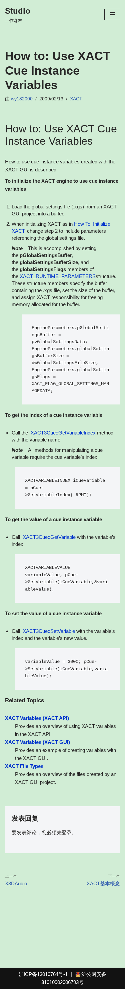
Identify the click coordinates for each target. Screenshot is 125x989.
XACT (76, 98)
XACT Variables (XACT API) (37, 718)
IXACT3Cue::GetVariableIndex (62, 432)
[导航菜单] (112, 14)
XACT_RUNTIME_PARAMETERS (58, 276)
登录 (67, 832)
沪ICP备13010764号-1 (43, 974)
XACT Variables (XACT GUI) (37, 742)
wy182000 (22, 98)
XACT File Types (24, 766)
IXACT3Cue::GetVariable (48, 537)
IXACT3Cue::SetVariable (48, 631)
